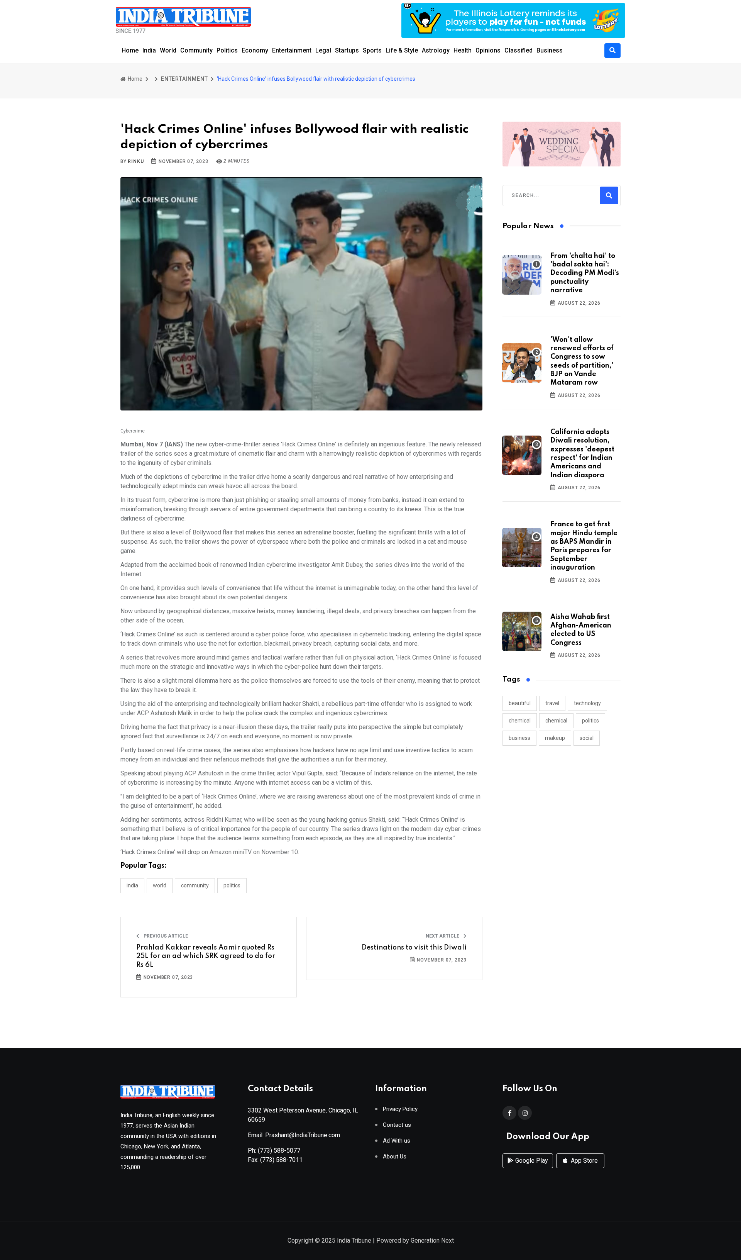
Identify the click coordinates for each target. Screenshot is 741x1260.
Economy (255, 50)
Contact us (397, 1125)
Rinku (136, 161)
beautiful (520, 703)
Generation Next (432, 1240)
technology (587, 703)
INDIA (132, 885)
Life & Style (402, 50)
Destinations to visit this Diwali (414, 947)
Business (549, 50)
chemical (520, 720)
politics (590, 720)
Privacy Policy (400, 1109)
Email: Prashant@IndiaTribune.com (294, 1135)
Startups (347, 50)
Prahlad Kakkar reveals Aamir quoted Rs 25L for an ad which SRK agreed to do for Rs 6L (205, 956)
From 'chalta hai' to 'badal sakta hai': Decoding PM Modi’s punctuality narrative (584, 273)
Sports (372, 50)
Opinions (488, 50)
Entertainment (291, 50)
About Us (394, 1157)
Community (196, 50)
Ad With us (396, 1141)
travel (552, 703)
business (519, 738)
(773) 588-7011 (281, 1159)
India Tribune (354, 1240)
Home (130, 50)
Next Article (443, 936)
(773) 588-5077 (279, 1150)
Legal (323, 50)
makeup (555, 738)
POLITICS (231, 885)
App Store (583, 1160)
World (168, 50)
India (149, 50)
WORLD (159, 885)
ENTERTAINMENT (184, 79)
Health (462, 50)
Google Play (531, 1160)
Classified (518, 50)
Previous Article (165, 936)
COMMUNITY (195, 885)
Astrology (436, 50)
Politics (227, 50)
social (587, 738)
